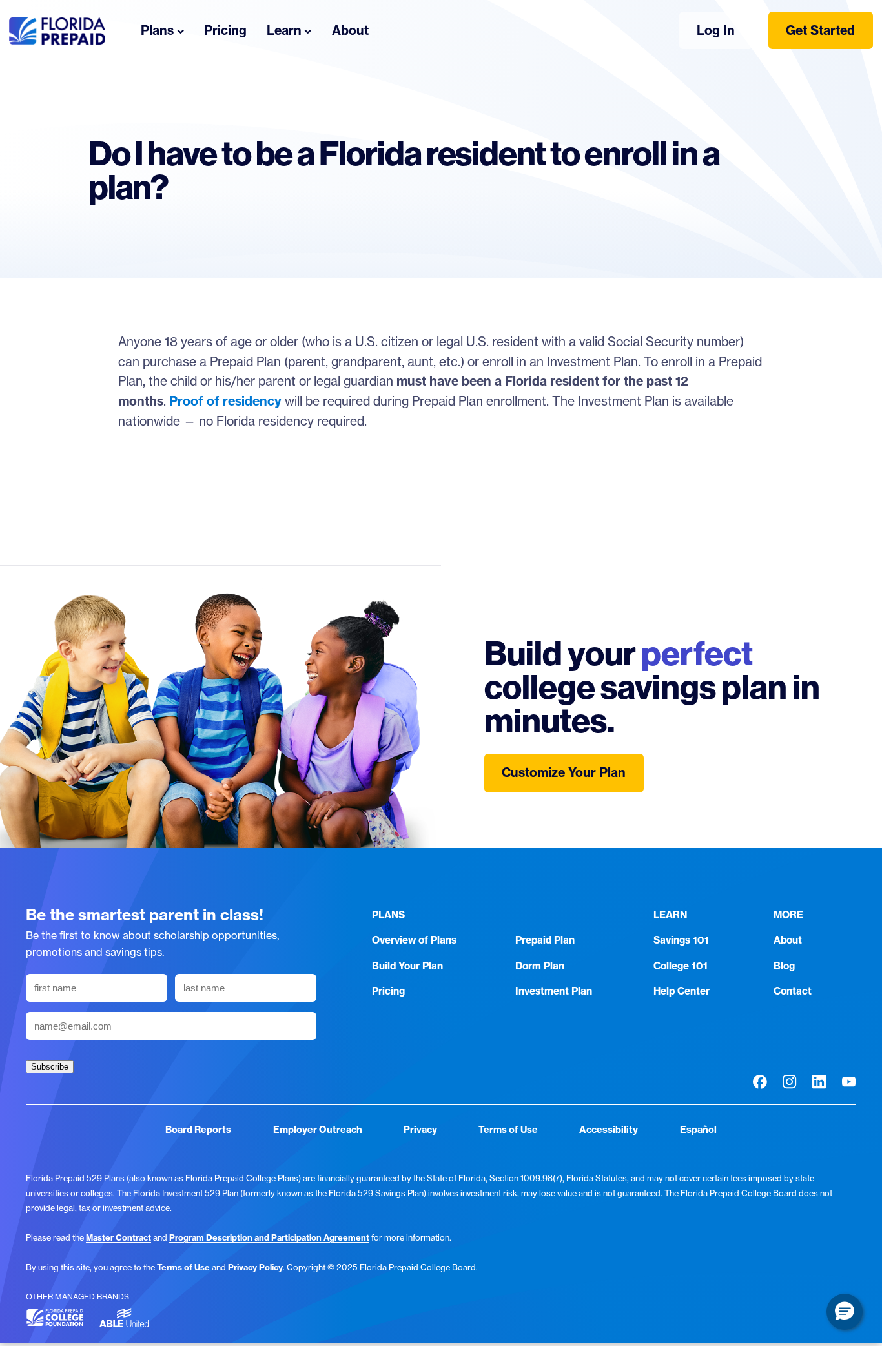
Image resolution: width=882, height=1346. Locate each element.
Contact (793, 991)
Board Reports (198, 1129)
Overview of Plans (414, 940)
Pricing (388, 991)
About (788, 940)
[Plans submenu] (181, 30)
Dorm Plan (539, 966)
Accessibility (608, 1129)
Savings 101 (681, 940)
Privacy (420, 1129)
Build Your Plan (407, 966)
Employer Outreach (317, 1129)
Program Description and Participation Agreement (269, 1237)
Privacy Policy (255, 1267)
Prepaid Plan (545, 940)
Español (698, 1129)
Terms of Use (508, 1129)
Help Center (681, 991)
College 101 (680, 966)
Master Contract (118, 1237)
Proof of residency (225, 401)
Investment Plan (553, 991)
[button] (844, 1312)
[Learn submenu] (308, 30)
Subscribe (49, 1067)
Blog (784, 966)
